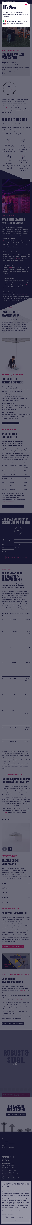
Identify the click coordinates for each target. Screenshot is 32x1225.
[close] (26, 5)
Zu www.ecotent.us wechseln (15, 23)
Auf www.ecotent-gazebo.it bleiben (17, 21)
